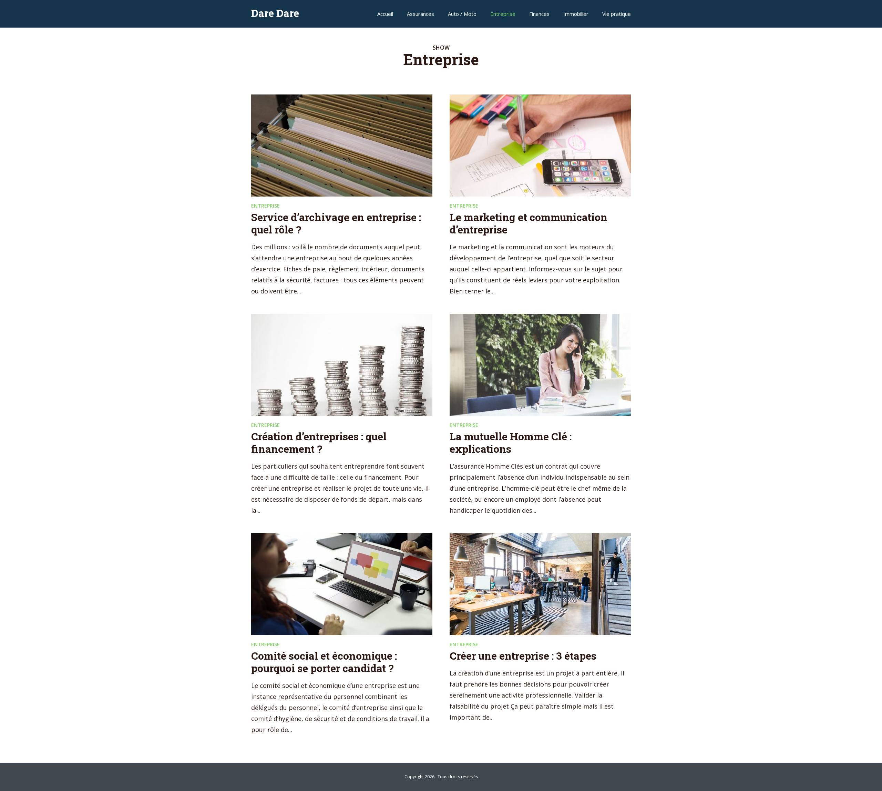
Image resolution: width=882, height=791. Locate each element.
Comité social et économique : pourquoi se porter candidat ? (324, 662)
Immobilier (575, 13)
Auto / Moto (462, 13)
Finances (539, 13)
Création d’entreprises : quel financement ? (319, 442)
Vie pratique (616, 13)
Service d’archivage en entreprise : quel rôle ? (336, 223)
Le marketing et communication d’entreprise (528, 223)
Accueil (385, 13)
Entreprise (502, 13)
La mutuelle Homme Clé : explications (511, 442)
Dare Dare (275, 13)
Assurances (420, 13)
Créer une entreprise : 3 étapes (523, 655)
